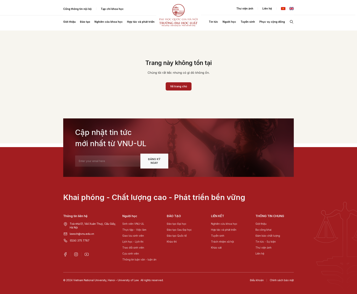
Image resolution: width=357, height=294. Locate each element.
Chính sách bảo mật (282, 280)
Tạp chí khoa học (112, 8)
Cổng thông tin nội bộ (77, 8)
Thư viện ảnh (244, 8)
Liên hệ (267, 8)
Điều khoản (257, 280)
